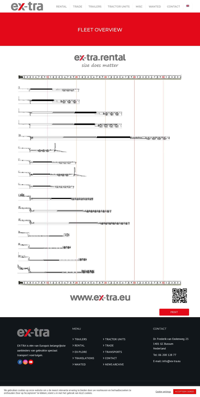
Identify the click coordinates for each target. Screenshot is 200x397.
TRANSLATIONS (84, 358)
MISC (139, 6)
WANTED (155, 6)
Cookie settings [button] (163, 391)
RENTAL (61, 6)
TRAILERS (94, 6)
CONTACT (173, 6)
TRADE (77, 6)
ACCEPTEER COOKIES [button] (184, 391)
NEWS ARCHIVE (114, 364)
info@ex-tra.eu (171, 361)
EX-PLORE (81, 352)
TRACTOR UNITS (119, 6)
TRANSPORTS (113, 352)
